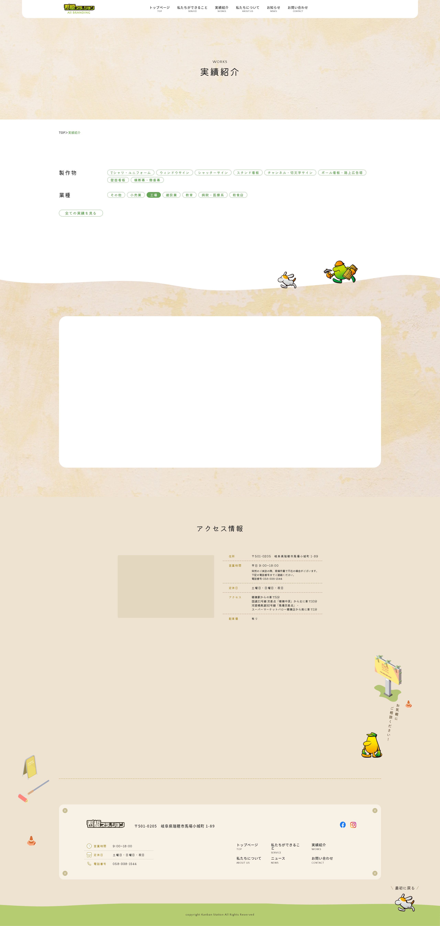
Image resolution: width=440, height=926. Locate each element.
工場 (154, 194)
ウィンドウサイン (175, 172)
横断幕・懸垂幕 (147, 179)
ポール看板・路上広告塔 (342, 172)
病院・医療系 (213, 194)
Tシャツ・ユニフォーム (131, 172)
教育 (189, 194)
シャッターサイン (213, 172)
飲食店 (238, 194)
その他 (116, 194)
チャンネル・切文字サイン (290, 172)
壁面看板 (118, 179)
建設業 (171, 194)
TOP (62, 132)
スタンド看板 (248, 172)
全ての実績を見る (81, 213)
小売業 (136, 194)
